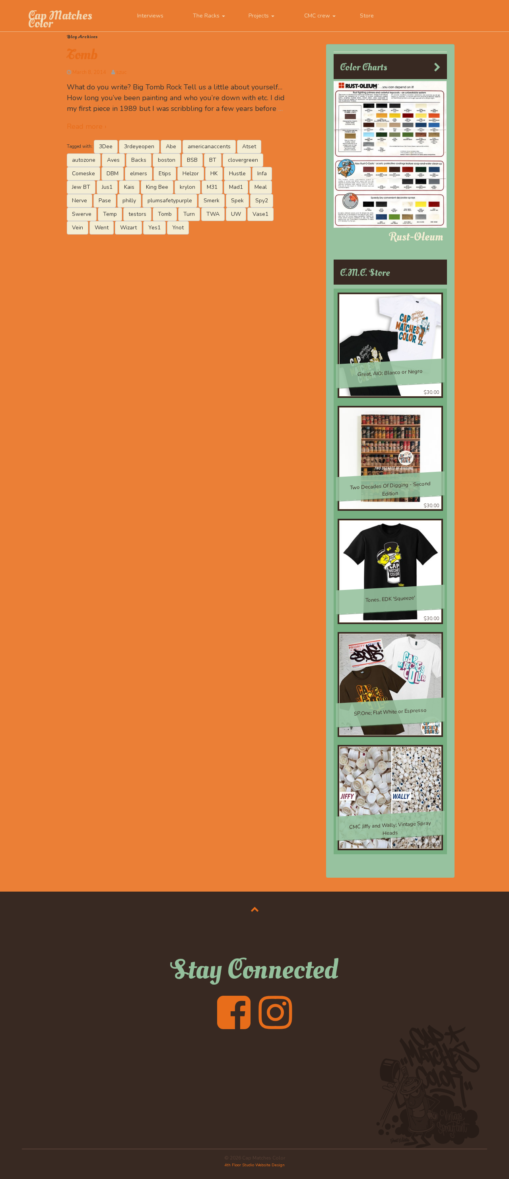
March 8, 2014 (89, 72)
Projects (259, 15)
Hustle (237, 173)
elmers (138, 173)
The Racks (207, 15)
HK (214, 173)
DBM (113, 173)
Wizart (128, 227)
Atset (249, 146)
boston (166, 160)
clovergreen (243, 160)
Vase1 (260, 214)
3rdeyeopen (139, 146)
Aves (113, 160)
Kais (129, 187)
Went (102, 227)
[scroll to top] (255, 909)
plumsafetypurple (170, 200)
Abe (171, 146)
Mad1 (236, 187)
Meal (260, 187)
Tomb (82, 55)
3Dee (106, 146)
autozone (83, 160)
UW (236, 214)
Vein (77, 227)
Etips (165, 173)
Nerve (79, 200)
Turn (189, 214)
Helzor (191, 173)
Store (367, 15)
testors (137, 214)
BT (212, 160)
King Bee (157, 187)
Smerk (212, 200)
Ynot (178, 227)
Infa (262, 173)
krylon (187, 187)
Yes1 (154, 227)
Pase (105, 200)
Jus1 (107, 187)
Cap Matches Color (60, 19)
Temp (110, 214)
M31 (212, 187)
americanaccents (209, 146)
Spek (237, 200)
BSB (192, 160)
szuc (121, 72)
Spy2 (261, 200)
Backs (138, 160)
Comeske (83, 173)
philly (129, 200)
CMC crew (318, 15)
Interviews (150, 15)
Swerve (81, 214)
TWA (213, 214)
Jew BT (81, 187)
